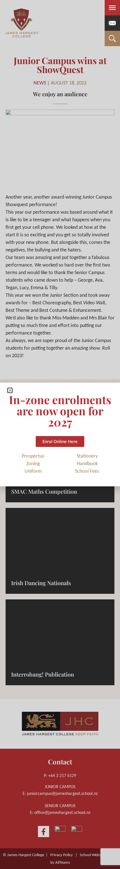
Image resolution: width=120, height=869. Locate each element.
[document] (60, 434)
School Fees (87, 471)
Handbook (87, 464)
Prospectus (33, 456)
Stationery (87, 456)
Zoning (33, 464)
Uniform (33, 471)
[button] (10, 390)
